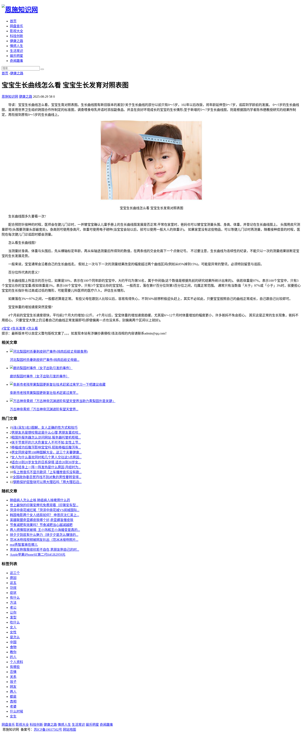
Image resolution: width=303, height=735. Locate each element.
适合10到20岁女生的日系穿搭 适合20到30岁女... (46, 462)
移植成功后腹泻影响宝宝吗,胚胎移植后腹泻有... (46, 447)
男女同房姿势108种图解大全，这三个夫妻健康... (47, 452)
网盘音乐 (16, 26)
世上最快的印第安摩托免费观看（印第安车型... (44, 505)
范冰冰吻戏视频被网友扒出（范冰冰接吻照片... (44, 539)
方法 (13, 602)
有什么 (15, 597)
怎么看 (32, 328)
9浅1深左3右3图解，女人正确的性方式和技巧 (45, 427)
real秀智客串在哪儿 (24, 544)
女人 (13, 627)
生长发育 (18, 328)
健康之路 (16, 41)
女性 (13, 632)
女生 (13, 716)
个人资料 (16, 662)
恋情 (13, 672)
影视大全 (16, 31)
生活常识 (16, 51)
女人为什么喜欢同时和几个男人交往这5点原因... (47, 457)
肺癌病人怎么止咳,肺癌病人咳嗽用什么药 (40, 500)
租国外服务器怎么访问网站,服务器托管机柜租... (46, 437)
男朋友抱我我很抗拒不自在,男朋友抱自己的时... (44, 549)
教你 (13, 652)
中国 (13, 642)
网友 (13, 686)
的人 (13, 657)
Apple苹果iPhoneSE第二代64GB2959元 (37, 554)
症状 (13, 592)
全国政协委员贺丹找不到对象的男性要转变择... (47, 477)
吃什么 (15, 622)
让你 (13, 612)
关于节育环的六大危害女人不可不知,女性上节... (46, 442)
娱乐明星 (16, 56)
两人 (13, 691)
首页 (13, 21)
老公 (13, 607)
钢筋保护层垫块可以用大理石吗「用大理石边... (47, 482)
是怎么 (15, 637)
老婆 (13, 706)
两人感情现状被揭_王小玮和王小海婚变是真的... (45, 530)
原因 (13, 578)
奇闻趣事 (16, 60)
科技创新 (16, 36)
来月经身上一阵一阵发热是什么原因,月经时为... (46, 467)
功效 (13, 587)
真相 (13, 701)
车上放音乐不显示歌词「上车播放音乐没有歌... (47, 472)
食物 (13, 647)
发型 (13, 617)
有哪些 (15, 667)
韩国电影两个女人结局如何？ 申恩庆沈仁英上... (44, 515)
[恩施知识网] (20, 9)
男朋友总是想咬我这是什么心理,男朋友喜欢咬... (46, 432)
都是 (13, 696)
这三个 (15, 573)
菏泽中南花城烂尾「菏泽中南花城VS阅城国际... (44, 510)
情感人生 (16, 46)
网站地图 (69, 729)
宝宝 (6, 328)
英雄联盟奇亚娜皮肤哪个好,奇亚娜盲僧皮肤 (41, 520)
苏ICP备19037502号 (48, 729)
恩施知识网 (10, 96)
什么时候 (16, 711)
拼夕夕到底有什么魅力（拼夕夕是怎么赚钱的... (44, 535)
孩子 (13, 681)
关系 (13, 677)
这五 (13, 583)
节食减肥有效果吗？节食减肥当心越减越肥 (41, 525)
